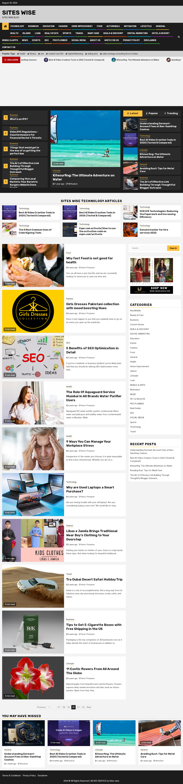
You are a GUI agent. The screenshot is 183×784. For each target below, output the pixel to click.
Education (48, 26)
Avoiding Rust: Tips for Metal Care (80, 177)
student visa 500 (55, 54)
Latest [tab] (134, 113)
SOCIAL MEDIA (78, 40)
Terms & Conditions (11, 775)
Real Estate (51, 33)
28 (64, 707)
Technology (17, 26)
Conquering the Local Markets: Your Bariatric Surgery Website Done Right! (24, 167)
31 (78, 707)
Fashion (63, 26)
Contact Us (8, 47)
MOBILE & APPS (10, 40)
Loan (37, 33)
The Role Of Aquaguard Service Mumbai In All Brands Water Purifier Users (94, 396)
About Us (95, 40)
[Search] (179, 37)
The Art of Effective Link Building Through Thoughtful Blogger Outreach (24, 152)
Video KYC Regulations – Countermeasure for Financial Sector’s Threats (25, 119)
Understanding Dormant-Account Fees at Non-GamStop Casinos (158, 126)
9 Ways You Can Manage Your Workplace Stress (88, 444)
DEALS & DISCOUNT (113, 33)
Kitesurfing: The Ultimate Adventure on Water (111, 59)
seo (42, 54)
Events (36, 40)
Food (99, 26)
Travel (79, 33)
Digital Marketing (75, 54)
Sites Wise (19, 12)
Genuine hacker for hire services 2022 (154, 231)
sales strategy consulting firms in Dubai (120, 54)
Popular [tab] (153, 113)
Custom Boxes (137, 324)
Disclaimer (150, 40)
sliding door (93, 54)
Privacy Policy (131, 40)
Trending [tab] (172, 113)
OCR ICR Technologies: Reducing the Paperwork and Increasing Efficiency (159, 214)
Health (14, 33)
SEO (46, 40)
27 (59, 707)
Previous (41, 707)
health (22, 54)
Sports (67, 33)
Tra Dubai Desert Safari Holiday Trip (94, 579)
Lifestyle (146, 26)
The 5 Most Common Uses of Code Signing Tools (35, 231)
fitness (33, 54)
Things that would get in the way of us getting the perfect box (25, 135)
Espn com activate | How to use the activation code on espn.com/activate (97, 231)
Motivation (130, 26)
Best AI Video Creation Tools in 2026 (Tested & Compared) (97, 214)
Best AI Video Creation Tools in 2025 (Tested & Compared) (50, 59)
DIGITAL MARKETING (137, 33)
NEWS (25, 40)
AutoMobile (113, 26)
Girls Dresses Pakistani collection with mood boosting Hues (92, 306)
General (160, 26)
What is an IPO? (19, 182)
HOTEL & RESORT (161, 33)
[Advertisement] (91, 85)
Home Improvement (82, 26)
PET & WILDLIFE (137, 399)
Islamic (26, 33)
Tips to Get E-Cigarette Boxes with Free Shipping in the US (94, 627)
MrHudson (74, 182)
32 (83, 707)
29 (68, 707)
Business (33, 26)
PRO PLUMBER (60, 40)
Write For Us (112, 40)
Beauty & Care (137, 315)
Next (89, 707)
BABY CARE (93, 33)
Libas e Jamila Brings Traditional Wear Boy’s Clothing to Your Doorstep (91, 535)
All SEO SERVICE (98, 781)
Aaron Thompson (88, 268)
